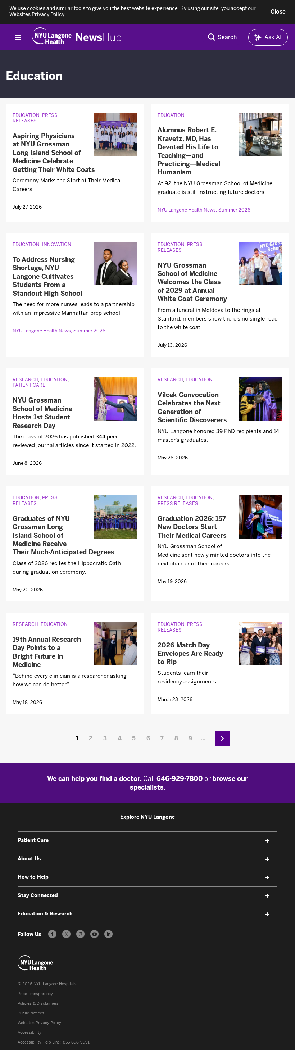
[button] (278, 12)
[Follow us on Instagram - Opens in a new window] (80, 934)
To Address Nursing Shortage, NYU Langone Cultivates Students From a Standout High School (47, 276)
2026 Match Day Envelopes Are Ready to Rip (190, 653)
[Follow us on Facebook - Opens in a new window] (52, 934)
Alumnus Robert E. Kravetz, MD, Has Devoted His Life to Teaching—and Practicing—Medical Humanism (189, 151)
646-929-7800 (179, 779)
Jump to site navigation (18, 37)
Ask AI (273, 37)
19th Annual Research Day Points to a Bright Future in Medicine (47, 652)
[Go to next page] (222, 738)
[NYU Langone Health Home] (52, 37)
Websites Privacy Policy (39, 1023)
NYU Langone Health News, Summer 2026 (204, 210)
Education (26, 115)
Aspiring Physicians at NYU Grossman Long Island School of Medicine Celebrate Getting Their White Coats (54, 153)
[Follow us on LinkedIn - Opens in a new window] (108, 934)
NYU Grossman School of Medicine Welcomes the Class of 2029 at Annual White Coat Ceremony (192, 282)
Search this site (222, 37)
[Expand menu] (267, 841)
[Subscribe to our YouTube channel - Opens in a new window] (94, 934)
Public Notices (31, 1013)
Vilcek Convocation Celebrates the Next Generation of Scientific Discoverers (192, 407)
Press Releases (35, 118)
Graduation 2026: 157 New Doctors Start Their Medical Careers (192, 527)
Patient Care (29, 385)
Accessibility (29, 1032)
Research (25, 379)
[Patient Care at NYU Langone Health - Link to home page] (36, 963)
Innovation (56, 244)
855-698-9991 (76, 1042)
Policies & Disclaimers (38, 1003)
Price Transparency (35, 993)
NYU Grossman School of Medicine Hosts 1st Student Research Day (42, 412)
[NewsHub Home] (99, 37)
